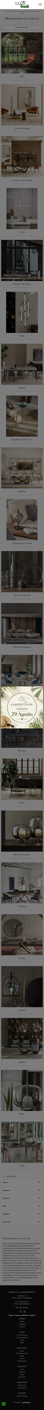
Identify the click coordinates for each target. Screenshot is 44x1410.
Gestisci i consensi (28, 1315)
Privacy (11, 1315)
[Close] (41, 684)
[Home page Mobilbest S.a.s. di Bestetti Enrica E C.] (22, 4)
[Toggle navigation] (40, 4)
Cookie (17, 1315)
